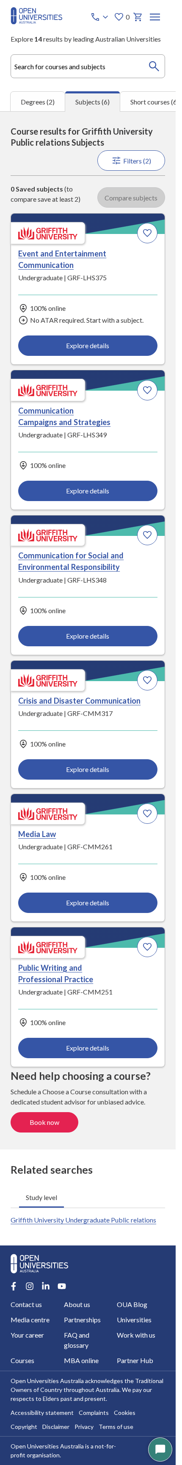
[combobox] (88, 66)
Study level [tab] (41, 1197)
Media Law (37, 834)
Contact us (26, 1304)
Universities (134, 1320)
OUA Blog (132, 1304)
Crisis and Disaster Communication (79, 700)
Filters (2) (137, 161)
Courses (22, 1360)
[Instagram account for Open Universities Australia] (30, 1286)
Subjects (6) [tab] (92, 102)
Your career (27, 1335)
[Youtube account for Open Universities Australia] (62, 1286)
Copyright (24, 1426)
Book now (44, 1122)
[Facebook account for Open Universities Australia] (14, 1286)
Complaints (94, 1412)
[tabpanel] (88, 630)
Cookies (124, 1412)
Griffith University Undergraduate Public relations (83, 1220)
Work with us (136, 1335)
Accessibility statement (42, 1412)
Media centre (30, 1320)
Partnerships (82, 1320)
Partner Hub (135, 1360)
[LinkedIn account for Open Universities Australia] (46, 1286)
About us (77, 1304)
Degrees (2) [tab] (38, 102)
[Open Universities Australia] (36, 21)
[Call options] (100, 16)
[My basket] (138, 16)
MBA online (81, 1360)
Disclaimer (55, 1426)
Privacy (84, 1426)
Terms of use (116, 1426)
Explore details (87, 345)
